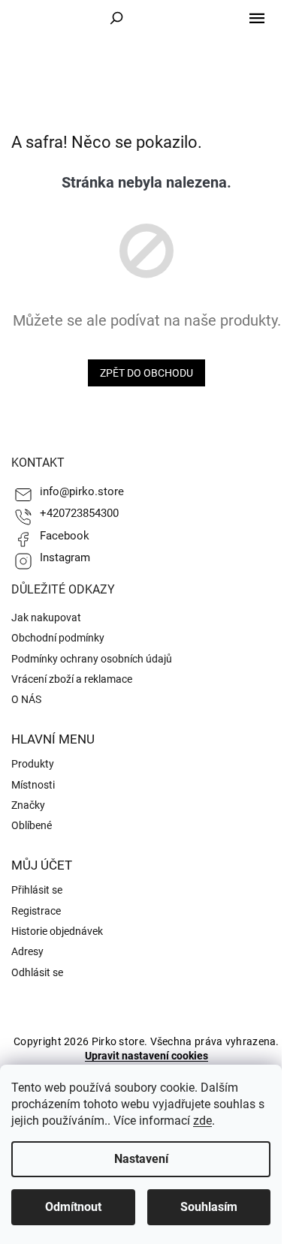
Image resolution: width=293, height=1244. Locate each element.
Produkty (32, 764)
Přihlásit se (36, 890)
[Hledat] (116, 18)
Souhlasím (208, 1207)
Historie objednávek (57, 931)
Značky (28, 805)
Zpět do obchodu (146, 373)
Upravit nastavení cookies (146, 1056)
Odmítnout (73, 1207)
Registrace (36, 911)
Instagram (65, 557)
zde (202, 1120)
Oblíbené (31, 825)
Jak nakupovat (46, 617)
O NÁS (26, 699)
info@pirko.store (82, 491)
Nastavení (141, 1159)
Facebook (64, 535)
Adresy (27, 951)
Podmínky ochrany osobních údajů (91, 659)
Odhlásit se (37, 972)
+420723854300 (79, 513)
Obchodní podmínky (57, 638)
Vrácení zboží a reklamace (71, 679)
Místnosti (33, 785)
